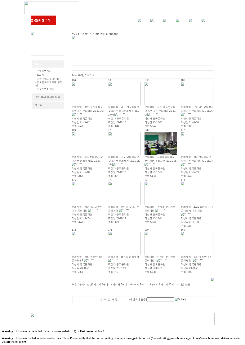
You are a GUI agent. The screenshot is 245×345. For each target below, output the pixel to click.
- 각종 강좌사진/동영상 (47, 78)
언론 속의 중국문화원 (47, 97)
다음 (182, 284)
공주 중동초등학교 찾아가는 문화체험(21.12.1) (160, 111)
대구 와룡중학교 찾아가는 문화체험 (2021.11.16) (124, 160)
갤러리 (38, 64)
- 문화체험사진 (43, 71)
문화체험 (77, 107)
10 (174, 284)
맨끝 (187, 284)
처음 (74, 284)
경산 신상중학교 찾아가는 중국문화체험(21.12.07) (123, 111)
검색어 (139, 299)
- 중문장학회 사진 (45, 89)
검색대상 (105, 299)
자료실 (38, 105)
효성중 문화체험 (130, 256)
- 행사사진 (41, 74)
